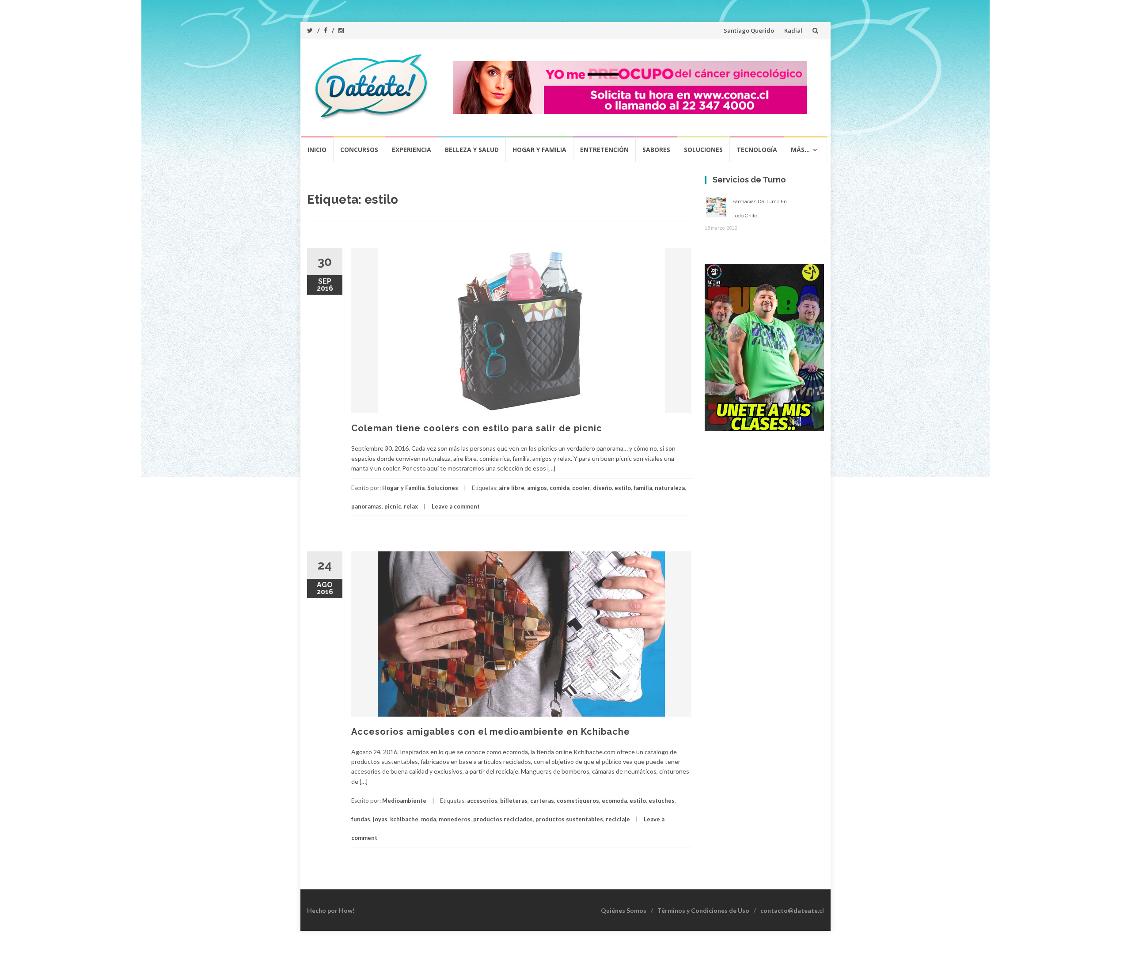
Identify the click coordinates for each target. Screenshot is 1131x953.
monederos (455, 819)
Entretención (604, 149)
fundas (360, 819)
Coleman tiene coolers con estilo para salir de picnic (476, 428)
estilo (623, 487)
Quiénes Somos (623, 910)
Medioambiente (404, 800)
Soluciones (703, 149)
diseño (602, 487)
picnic (392, 506)
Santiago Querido (749, 30)
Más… (800, 149)
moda (428, 819)
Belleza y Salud (472, 149)
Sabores (656, 149)
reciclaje (618, 819)
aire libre (511, 487)
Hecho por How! (331, 910)
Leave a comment (456, 506)
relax (411, 506)
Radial (793, 30)
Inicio (316, 149)
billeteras (514, 800)
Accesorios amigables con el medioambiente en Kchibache (490, 731)
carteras (542, 800)
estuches (662, 800)
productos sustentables (569, 819)
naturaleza (670, 487)
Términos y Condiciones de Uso (703, 910)
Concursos (359, 149)
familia (643, 487)
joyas (380, 819)
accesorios (482, 800)
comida (559, 487)
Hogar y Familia (539, 149)
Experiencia (411, 149)
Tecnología (756, 149)
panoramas (366, 506)
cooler (581, 487)
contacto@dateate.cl (792, 910)
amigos (537, 487)
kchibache (404, 819)
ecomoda (614, 800)
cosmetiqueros (578, 800)
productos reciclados (503, 819)
